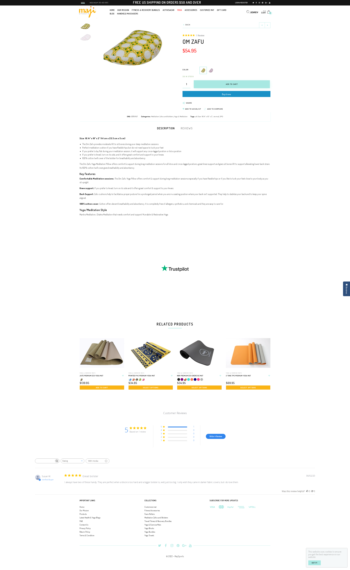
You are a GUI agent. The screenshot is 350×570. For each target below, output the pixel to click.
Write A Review (215, 436)
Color (186, 70)
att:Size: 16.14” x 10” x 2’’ (204, 116)
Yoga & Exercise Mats (88, 373)
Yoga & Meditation (181, 116)
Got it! (314, 563)
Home (82, 507)
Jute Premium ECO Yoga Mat (91, 376)
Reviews (187, 128)
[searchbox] (45, 461)
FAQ (81, 521)
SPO (221, 116)
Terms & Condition (87, 535)
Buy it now (226, 94)
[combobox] (72, 460)
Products (83, 514)
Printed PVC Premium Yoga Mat (141, 376)
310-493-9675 (103, 3)
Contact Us (84, 525)
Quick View (119, 342)
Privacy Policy (85, 528)
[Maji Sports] (87, 11)
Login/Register (241, 3)
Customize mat (151, 507)
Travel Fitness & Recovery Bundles (158, 521)
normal (216, 116)
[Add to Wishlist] (123, 376)
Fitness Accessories (152, 510)
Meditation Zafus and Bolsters (162, 116)
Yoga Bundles (150, 532)
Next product (267, 25)
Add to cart (102, 387)
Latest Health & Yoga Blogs (90, 517)
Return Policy (85, 532)
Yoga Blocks (149, 528)
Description (166, 128)
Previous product (262, 25)
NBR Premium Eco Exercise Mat (190, 376)
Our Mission (84, 510)
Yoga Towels (149, 535)
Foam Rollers (150, 514)
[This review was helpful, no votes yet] (307, 491)
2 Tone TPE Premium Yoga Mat (238, 376)
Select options (150, 387)
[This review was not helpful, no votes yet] (312, 491)
